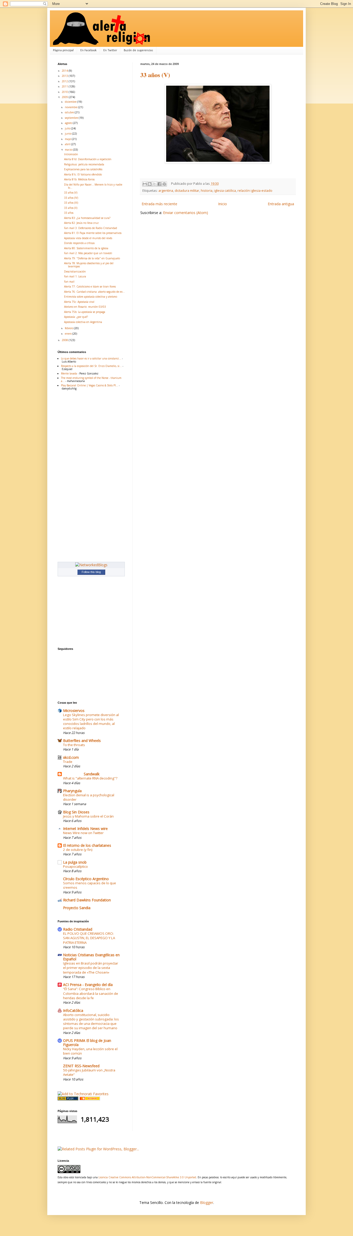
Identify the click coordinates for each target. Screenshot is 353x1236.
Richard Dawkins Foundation (87, 899)
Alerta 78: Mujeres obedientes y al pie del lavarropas (88, 264)
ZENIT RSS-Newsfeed (81, 1065)
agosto (69, 123)
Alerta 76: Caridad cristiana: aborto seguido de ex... (94, 291)
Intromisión (71, 154)
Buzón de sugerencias (138, 50)
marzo (69, 149)
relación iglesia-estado (254, 190)
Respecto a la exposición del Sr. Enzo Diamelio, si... (91, 366)
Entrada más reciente (159, 203)
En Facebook (88, 50)
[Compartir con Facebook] (159, 184)
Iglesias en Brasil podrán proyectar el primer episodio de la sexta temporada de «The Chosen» (90, 968)
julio (68, 128)
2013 (65, 76)
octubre (70, 112)
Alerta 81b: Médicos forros (79, 179)
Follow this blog (91, 571)
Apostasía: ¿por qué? (76, 317)
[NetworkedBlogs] (91, 564)
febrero (69, 328)
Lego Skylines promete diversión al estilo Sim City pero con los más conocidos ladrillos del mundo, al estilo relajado (91, 721)
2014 (65, 70)
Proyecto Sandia (76, 907)
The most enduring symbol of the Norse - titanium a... (91, 379)
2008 (65, 340)
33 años (68, 213)
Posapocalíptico (75, 866)
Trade (67, 761)
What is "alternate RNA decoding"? (90, 778)
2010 (65, 92)
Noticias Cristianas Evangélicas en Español (91, 956)
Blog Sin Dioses (76, 812)
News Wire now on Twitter (83, 832)
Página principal (63, 50)
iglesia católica (225, 190)
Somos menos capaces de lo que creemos (89, 885)
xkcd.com (71, 757)
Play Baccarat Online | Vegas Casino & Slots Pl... (89, 385)
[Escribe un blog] (149, 184)
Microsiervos (74, 710)
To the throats (74, 744)
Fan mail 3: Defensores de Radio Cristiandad (90, 228)
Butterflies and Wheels (82, 740)
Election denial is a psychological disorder (88, 797)
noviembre (71, 107)
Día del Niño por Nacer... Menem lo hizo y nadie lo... (93, 186)
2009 (65, 97)
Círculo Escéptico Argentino (86, 878)
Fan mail (69, 281)
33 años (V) (155, 74)
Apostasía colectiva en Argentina (83, 322)
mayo (68, 139)
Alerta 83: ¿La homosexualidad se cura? (87, 218)
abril (68, 144)
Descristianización (75, 271)
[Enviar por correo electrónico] (144, 184)
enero (68, 333)
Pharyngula (72, 790)
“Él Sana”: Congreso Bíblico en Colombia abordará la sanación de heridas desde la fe (90, 993)
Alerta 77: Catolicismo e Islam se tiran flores (90, 286)
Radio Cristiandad (77, 929)
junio (68, 133)
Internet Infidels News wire (85, 828)
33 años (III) (71, 202)
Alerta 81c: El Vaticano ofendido (83, 174)
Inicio (222, 203)
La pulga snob (75, 862)
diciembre (71, 102)
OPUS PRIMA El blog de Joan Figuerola (87, 1042)
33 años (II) (70, 208)
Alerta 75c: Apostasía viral (79, 302)
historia (206, 190)
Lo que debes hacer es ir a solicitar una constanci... (91, 358)
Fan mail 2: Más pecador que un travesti (88, 253)
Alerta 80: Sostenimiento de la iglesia (86, 248)
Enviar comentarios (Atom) (185, 212)
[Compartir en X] (154, 184)
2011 (65, 86)
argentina (165, 190)
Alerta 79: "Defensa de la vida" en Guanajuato (92, 258)
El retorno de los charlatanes (87, 845)
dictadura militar (187, 190)
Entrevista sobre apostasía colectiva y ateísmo (90, 296)
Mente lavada (69, 373)
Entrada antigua (281, 203)
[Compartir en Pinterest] (164, 184)
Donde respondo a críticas (79, 243)
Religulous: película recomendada (84, 164)
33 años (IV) (71, 198)
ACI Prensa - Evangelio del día (88, 984)
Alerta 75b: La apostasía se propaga (84, 312)
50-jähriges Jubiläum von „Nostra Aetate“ (89, 1072)
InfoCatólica (73, 1010)
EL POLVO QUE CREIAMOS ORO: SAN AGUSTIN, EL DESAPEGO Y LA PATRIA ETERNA (89, 938)
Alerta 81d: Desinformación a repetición (87, 159)
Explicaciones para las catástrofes (83, 169)
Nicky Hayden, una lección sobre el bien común (90, 1051)
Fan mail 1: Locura (75, 276)
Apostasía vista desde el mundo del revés (88, 238)
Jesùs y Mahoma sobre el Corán (88, 816)
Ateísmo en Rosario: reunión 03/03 (85, 306)
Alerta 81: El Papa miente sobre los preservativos (92, 233)
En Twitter (110, 50)
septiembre (72, 118)
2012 (65, 81)
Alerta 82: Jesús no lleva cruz (81, 223)
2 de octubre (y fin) (78, 849)
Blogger (206, 1202)
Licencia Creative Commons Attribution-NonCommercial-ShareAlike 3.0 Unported (147, 1177)
